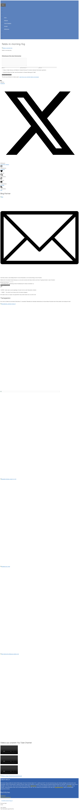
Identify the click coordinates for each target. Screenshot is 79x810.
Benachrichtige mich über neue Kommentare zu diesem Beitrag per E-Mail (19, 72)
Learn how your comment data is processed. (29, 77)
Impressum (3, 795)
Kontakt (6, 26)
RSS (1, 190)
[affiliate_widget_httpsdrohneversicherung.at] (11, 776)
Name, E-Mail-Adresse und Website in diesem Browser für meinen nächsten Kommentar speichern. (24, 70)
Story (5, 17)
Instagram (2, 169)
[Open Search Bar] (1, 1)
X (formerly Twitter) (4, 164)
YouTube (2, 185)
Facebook (2, 83)
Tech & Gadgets (7, 23)
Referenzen (6, 29)
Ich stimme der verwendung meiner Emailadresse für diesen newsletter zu (18, 283)
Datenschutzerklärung (5, 797)
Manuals (6, 20)
